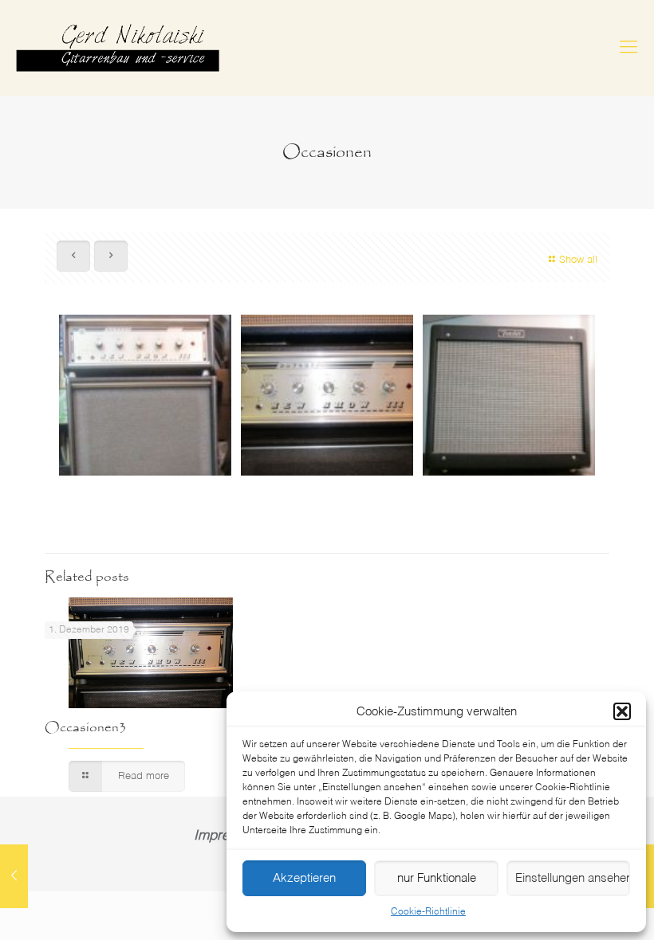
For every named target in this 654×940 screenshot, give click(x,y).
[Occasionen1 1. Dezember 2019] (14, 876)
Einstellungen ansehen (572, 878)
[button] (622, 711)
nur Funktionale (436, 878)
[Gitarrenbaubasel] (117, 48)
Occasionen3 (86, 727)
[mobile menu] (628, 47)
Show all (578, 260)
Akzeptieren (304, 878)
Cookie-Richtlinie (428, 912)
